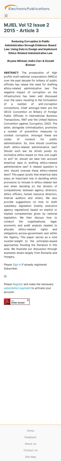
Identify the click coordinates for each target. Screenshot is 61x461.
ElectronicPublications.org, (16, 447)
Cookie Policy (10, 454)
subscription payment (17, 288)
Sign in (17, 264)
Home (30, 430)
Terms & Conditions (27, 454)
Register (18, 284)
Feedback (30, 437)
